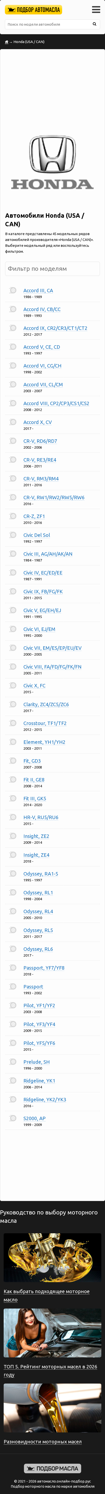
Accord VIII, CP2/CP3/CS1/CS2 (56, 403)
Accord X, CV (37, 422)
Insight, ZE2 (36, 836)
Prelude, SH (36, 1062)
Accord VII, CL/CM (43, 384)
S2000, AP (34, 1118)
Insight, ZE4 (36, 855)
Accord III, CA (38, 290)
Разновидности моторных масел (43, 1441)
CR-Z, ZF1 (34, 516)
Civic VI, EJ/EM (39, 629)
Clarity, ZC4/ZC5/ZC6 (46, 704)
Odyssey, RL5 (38, 930)
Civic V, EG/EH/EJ (42, 610)
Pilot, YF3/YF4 (39, 1024)
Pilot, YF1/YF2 (39, 1005)
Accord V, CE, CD (41, 347)
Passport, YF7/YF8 (43, 968)
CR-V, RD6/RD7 (40, 441)
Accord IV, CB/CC (42, 309)
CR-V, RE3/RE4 (39, 460)
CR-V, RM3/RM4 (41, 478)
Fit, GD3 (32, 761)
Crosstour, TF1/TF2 (45, 723)
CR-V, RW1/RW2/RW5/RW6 (53, 497)
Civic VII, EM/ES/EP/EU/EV (52, 648)
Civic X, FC (34, 685)
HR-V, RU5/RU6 (40, 817)
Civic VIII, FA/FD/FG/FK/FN (52, 667)
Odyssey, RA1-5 (40, 874)
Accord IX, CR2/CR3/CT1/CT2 (55, 328)
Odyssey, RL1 (38, 892)
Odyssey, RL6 (38, 949)
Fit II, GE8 (33, 779)
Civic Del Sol (36, 535)
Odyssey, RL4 (38, 911)
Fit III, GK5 (34, 798)
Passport (33, 986)
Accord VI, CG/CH (42, 365)
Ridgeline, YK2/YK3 (44, 1099)
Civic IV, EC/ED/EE (43, 572)
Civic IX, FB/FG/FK (43, 591)
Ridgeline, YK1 (39, 1080)
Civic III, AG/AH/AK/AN (48, 554)
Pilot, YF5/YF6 (39, 1043)
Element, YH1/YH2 (44, 742)
